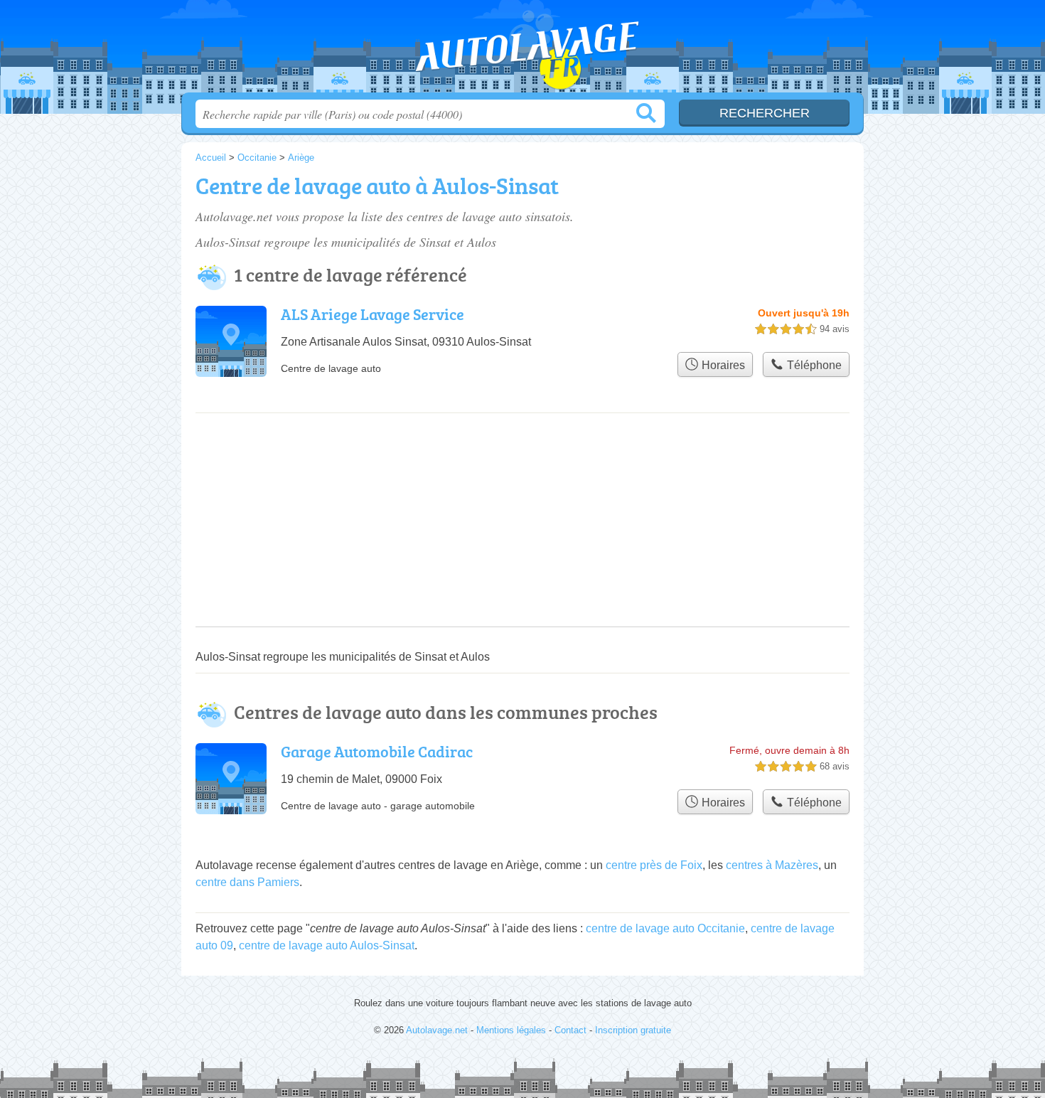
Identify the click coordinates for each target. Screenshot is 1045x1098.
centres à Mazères (772, 865)
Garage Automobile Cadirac (377, 751)
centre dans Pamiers (247, 882)
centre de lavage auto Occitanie (665, 928)
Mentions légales (511, 1030)
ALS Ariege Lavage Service (372, 314)
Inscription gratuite (633, 1030)
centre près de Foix (654, 865)
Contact (570, 1030)
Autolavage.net (522, 50)
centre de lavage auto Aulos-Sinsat (326, 945)
